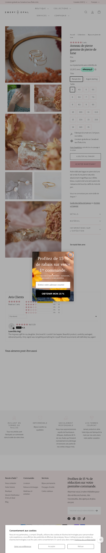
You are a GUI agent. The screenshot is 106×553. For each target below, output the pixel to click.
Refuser (81, 546)
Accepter (51, 546)
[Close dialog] (70, 255)
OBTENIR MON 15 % (53, 293)
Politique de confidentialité (84, 539)
